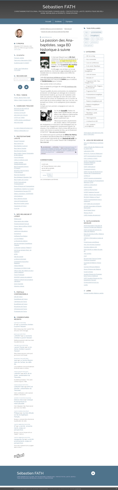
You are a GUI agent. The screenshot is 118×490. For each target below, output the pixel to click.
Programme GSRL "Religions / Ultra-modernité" (93, 87)
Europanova (17, 233)
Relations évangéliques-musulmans (92, 105)
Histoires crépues (19, 286)
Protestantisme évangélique (66, 147)
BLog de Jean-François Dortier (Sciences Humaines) (92, 259)
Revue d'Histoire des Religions (92, 269)
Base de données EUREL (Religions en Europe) (94, 234)
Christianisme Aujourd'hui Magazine (21, 262)
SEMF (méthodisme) (89, 167)
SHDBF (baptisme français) (91, 192)
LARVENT (17, 336)
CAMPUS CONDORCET (90, 185)
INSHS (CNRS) (88, 187)
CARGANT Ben (19, 387)
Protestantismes (91, 98)
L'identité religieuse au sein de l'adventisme (51, 29)
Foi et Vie (16, 208)
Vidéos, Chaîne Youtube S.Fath (22, 100)
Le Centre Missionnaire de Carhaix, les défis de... (23, 362)
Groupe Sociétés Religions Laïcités (93, 293)
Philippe (17, 413)
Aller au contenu (5, 1)
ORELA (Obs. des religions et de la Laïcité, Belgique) (23, 271)
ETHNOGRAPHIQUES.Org (91, 282)
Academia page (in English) (21, 63)
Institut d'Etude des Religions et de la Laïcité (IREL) (93, 148)
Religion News (18, 229)
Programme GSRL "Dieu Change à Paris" (92, 82)
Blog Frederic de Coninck (21, 180)
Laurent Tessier (19, 347)
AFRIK (16, 254)
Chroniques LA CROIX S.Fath (22, 268)
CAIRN (86, 285)
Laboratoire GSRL (89, 151)
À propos (69, 21)
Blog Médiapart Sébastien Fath (23, 177)
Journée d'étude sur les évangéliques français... (24, 415)
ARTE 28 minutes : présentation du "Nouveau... (23, 375)
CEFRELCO (87, 176)
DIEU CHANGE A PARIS (90, 158)
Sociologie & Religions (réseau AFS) (92, 263)
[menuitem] (48, 21)
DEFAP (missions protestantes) (93, 178)
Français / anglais (19, 58)
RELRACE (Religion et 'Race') (92, 197)
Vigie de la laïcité (18, 257)
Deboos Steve (19, 400)
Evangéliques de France (21, 299)
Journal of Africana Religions (92, 267)
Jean (15, 360)
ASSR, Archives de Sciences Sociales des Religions (93, 230)
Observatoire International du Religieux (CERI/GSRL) (93, 133)
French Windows (19, 157)
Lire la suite (17, 49)
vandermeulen (70, 151)
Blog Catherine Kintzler (20, 198)
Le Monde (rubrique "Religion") (23, 247)
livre (93, 39)
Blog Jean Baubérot (19, 175)
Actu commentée (91, 59)
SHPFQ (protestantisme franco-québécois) (93, 200)
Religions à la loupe (53, 148)
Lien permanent (46, 147)
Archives (58, 21)
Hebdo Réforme (18, 266)
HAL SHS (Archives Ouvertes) (92, 244)
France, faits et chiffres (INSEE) (23, 226)
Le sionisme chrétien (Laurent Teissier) (23, 349)
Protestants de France (20, 311)
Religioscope (17, 219)
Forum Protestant (19, 275)
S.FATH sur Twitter (19, 117)
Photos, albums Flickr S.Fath (22, 97)
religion (87, 32)
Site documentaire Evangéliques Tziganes (23, 244)
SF (15, 324)
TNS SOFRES (87, 253)
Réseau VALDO (88, 213)
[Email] (26, 87)
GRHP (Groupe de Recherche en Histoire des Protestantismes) (93, 172)
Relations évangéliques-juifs (94, 101)
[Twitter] (20, 87)
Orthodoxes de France (20, 309)
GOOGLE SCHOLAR (19, 113)
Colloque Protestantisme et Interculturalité (23, 401)
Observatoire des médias (21, 221)
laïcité (86, 42)
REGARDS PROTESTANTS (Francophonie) (21, 171)
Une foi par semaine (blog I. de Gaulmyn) (22, 251)
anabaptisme (44, 150)
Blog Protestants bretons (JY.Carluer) (21, 167)
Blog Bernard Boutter (20, 151)
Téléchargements (91, 118)
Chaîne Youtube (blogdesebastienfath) (20, 163)
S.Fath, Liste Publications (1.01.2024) (21, 69)
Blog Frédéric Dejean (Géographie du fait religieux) (24, 154)
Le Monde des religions (20, 241)
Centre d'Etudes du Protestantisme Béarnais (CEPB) (94, 181)
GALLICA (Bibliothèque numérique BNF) (93, 143)
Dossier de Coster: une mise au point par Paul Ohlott (55, 31)
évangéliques (95, 35)
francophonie (88, 45)
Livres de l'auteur (91, 74)
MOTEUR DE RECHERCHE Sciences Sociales (21, 109)
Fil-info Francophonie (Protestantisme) (20, 183)
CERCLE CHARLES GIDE (21, 160)
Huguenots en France (20, 206)
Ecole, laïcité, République (93, 66)
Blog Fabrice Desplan (20, 148)
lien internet (44, 142)
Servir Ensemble (18, 284)
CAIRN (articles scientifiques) (22, 120)
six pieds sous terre (51, 151)
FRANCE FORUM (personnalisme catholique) (23, 280)
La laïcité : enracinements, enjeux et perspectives (23, 428)
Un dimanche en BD (92, 121)
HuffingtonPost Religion (20, 236)
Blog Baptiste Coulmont (21, 146)
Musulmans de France (20, 306)
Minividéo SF (90, 78)
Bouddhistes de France (20, 304)
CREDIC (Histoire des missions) (93, 195)
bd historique (49, 149)
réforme (64, 149)
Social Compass (88, 272)
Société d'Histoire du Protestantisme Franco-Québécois (93, 275)
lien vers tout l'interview (57, 132)
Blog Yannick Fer (19, 143)
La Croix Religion (19, 238)
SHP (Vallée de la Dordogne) (92, 204)
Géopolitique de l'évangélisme (90, 70)
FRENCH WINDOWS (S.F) (21, 131)
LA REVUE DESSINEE (20, 259)
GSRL (86, 35)
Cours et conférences (92, 63)
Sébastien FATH (59, 6)
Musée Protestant (19, 141)
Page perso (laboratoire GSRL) (23, 60)
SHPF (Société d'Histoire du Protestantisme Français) (93, 279)
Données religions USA (90, 247)
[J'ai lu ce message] (116, 488)
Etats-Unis (99, 39)
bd (45, 149)
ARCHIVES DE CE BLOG (21, 115)
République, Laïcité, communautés (91, 113)
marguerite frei (19, 439)
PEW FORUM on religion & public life (93, 250)
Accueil (48, 21)
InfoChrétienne (18, 196)
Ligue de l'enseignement (21, 201)
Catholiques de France (20, 301)
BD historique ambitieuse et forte (55, 77)
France (87, 39)
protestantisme (58, 149)
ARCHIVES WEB (18, 122)
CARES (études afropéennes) (92, 215)
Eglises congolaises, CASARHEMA (23, 194)
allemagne (67, 148)
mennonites (59, 150)
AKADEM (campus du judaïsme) (23, 277)
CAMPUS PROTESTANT (90, 190)
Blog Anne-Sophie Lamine (21, 203)
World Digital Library (89, 210)
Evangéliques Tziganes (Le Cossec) (24, 189)
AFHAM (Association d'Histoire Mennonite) (92, 207)
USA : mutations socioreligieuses (90, 125)
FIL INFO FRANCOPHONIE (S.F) (23, 128)
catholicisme (94, 42)
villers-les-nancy (61, 151)
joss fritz (64, 150)
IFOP (85, 256)
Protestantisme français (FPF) (22, 191)
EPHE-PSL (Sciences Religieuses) (93, 153)
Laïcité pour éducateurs (21, 231)
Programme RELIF (91, 91)
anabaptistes (51, 150)
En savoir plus (78, 488)
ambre (69, 150)
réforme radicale (72, 149)
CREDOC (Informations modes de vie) (93, 239)
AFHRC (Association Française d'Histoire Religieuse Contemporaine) (92, 162)
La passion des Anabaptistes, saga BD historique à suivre (57, 45)
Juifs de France (18, 297)
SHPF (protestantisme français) (93, 156)
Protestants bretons (89, 169)
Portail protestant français (21, 224)
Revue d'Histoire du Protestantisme (24, 186)
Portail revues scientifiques (91, 242)
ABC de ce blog (90, 56)
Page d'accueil (68, 29)
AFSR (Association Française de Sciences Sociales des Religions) (93, 226)
